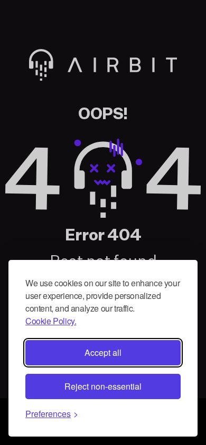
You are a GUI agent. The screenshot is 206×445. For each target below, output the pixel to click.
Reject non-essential (103, 386)
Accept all (103, 352)
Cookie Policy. (50, 321)
